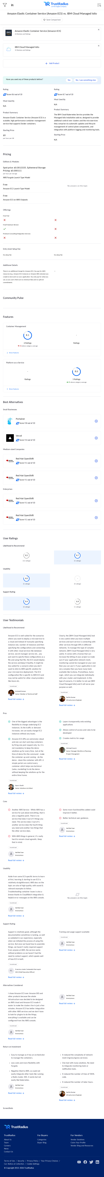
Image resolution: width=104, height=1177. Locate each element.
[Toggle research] (12, 5)
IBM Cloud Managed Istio (27, 47)
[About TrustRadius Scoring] (5, 94)
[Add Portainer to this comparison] (96, 421)
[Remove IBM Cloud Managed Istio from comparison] (99, 46)
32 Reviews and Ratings (22, 50)
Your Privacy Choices (49, 1161)
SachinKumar (70, 697)
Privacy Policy (32, 1161)
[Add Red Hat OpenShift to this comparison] (96, 460)
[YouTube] (79, 1162)
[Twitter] (91, 1162)
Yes (69, 80)
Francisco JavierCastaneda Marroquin (28, 969)
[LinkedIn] (97, 1162)
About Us (7, 1140)
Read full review (15, 699)
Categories (41, 1140)
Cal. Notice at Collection (14, 1164)
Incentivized (13, 686)
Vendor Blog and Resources (82, 1146)
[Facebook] (85, 1162)
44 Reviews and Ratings (22, 34)
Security (21, 1161)
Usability (6, 569)
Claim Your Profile (78, 1143)
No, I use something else (86, 80)
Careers (7, 1146)
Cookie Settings (33, 1164)
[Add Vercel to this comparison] (96, 438)
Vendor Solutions (77, 1140)
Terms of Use (9, 1161)
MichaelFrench (71, 748)
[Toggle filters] (5, 5)
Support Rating (9, 592)
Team (6, 1143)
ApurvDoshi (19, 785)
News (6, 1149)
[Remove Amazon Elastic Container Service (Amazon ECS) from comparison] (99, 29)
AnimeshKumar (20, 691)
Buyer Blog (41, 1143)
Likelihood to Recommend (13, 546)
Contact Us (8, 1152)
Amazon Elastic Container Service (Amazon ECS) (38, 31)
